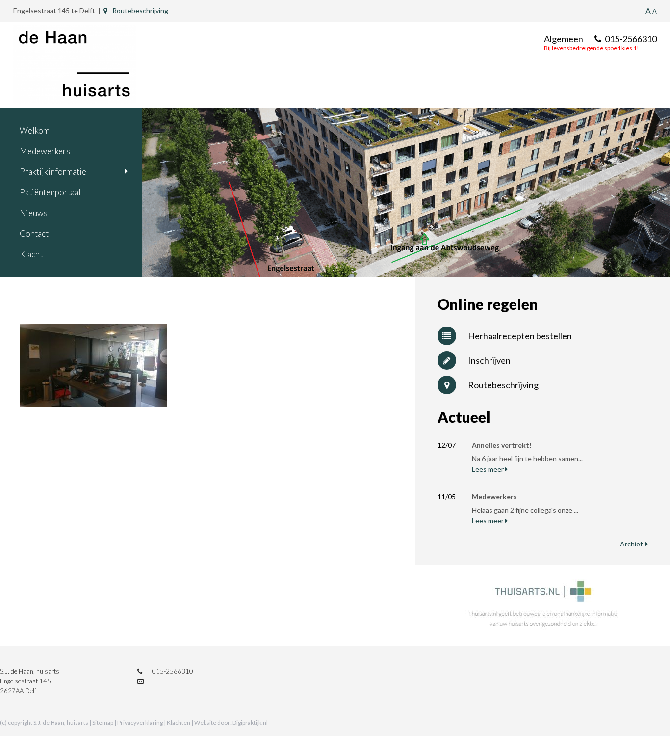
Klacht (31, 254)
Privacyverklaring (140, 722)
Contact (34, 233)
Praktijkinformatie (53, 171)
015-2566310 (631, 38)
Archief (631, 544)
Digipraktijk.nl (250, 722)
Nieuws (34, 213)
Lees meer (488, 469)
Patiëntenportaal (50, 192)
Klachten (178, 722)
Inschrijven (489, 360)
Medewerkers (45, 151)
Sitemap (102, 722)
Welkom (35, 130)
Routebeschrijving (140, 10)
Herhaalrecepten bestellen (520, 335)
